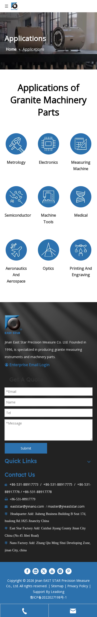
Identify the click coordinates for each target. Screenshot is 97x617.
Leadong (57, 591)
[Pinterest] (68, 571)
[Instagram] (60, 571)
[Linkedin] (35, 571)
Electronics (48, 162)
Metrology (16, 162)
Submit (26, 448)
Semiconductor (18, 215)
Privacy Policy (77, 586)
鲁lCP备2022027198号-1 (48, 597)
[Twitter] (44, 571)
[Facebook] (27, 571)
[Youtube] (52, 571)
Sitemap (57, 586)
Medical (81, 215)
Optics (48, 268)
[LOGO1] (14, 324)
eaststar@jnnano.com (27, 506)
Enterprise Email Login (27, 364)
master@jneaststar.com (66, 506)
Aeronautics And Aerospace (16, 275)
